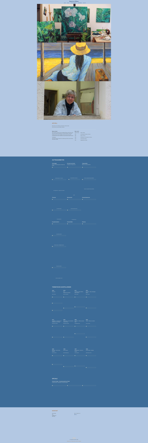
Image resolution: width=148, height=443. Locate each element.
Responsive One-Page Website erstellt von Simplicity (74, 441)
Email (76, 414)
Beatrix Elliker (74, 1)
